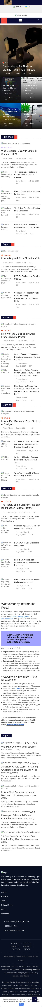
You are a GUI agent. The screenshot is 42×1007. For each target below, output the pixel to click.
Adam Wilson (8, 428)
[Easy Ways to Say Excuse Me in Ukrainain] (6, 546)
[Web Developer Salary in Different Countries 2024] (21, 143)
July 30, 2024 (20, 73)
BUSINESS (14, 943)
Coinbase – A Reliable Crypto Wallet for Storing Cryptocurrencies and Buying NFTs (20, 766)
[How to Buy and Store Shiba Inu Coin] (21, 251)
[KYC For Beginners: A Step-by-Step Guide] (6, 279)
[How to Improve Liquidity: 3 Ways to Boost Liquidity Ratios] (6, 227)
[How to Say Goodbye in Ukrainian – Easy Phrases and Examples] (6, 563)
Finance (7, 331)
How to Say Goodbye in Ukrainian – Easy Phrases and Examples (26, 562)
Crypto (7, 255)
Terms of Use (33, 956)
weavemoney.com (29, 970)
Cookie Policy (21, 956)
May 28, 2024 (21, 382)
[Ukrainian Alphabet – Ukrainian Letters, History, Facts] (6, 529)
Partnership (5, 914)
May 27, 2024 (21, 400)
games (26, 616)
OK (21, 1004)
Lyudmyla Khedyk (10, 119)
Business (8, 148)
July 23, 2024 (29, 123)
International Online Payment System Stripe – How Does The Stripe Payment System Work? (27, 373)
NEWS (27, 949)
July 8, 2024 (20, 571)
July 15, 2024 (21, 263)
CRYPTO (27, 943)
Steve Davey (9, 93)
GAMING (27, 946)
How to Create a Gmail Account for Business (30, 114)
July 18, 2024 (22, 341)
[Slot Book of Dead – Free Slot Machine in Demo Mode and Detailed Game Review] (6, 443)
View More (15, 137)
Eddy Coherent (8, 341)
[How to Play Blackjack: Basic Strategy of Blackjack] (21, 412)
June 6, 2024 (34, 479)
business (14, 616)
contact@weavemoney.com (14, 930)
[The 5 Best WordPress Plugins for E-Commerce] (6, 211)
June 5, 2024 (21, 366)
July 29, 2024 (8, 97)
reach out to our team (15, 725)
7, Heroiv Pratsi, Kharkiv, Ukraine (16, 922)
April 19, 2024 (34, 304)
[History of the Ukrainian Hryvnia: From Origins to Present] (21, 325)
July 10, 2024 (34, 214)
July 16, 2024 (21, 535)
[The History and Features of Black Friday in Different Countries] (6, 174)
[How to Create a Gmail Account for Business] (6, 196)
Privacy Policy (9, 956)
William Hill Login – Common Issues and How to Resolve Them (26, 460)
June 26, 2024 (21, 469)
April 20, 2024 (34, 282)
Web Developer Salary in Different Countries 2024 (9, 88)
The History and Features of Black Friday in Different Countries (25, 174)
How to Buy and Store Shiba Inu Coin (20, 258)
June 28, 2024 (21, 234)
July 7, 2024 (20, 588)
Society (7, 502)
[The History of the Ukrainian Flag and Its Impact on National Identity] (21, 496)
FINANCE (15, 946)
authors (17, 688)
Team (3, 901)
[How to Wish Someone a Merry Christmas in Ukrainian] (6, 583)
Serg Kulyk (8, 73)
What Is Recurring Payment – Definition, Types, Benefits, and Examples (27, 357)
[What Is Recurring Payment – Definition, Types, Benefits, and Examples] (6, 360)
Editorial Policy (7, 905)
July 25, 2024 (8, 123)
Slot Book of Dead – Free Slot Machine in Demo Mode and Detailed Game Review (26, 444)
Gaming (7, 418)
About (3, 892)
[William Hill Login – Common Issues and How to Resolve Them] (6, 458)
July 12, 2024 (21, 428)
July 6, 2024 (33, 451)
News (7, 62)
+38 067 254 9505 (10, 926)
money (20, 616)
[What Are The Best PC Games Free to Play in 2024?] (6, 476)
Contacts (4, 896)
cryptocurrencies (7, 619)
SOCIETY (16, 949)
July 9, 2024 (20, 552)
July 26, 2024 (29, 97)
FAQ (3, 909)
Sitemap (21, 960)
